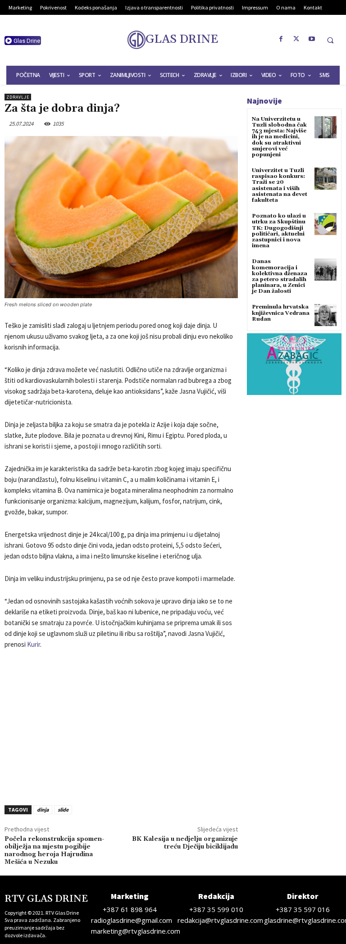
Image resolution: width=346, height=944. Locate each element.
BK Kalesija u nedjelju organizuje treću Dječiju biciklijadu (185, 843)
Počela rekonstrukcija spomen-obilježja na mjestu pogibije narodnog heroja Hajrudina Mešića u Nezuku (54, 850)
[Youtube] (311, 39)
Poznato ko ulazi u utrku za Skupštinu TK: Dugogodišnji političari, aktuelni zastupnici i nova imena (279, 231)
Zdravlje (17, 97)
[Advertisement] (121, 725)
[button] (330, 40)
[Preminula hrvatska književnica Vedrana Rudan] (325, 315)
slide (63, 809)
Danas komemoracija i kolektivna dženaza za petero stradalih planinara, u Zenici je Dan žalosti (279, 276)
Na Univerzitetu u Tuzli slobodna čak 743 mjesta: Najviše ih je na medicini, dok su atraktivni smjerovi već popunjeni (279, 137)
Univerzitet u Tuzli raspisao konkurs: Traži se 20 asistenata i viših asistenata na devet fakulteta (279, 185)
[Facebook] (281, 39)
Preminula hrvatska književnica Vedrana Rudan (281, 313)
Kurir (33, 644)
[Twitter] (296, 39)
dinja (43, 809)
